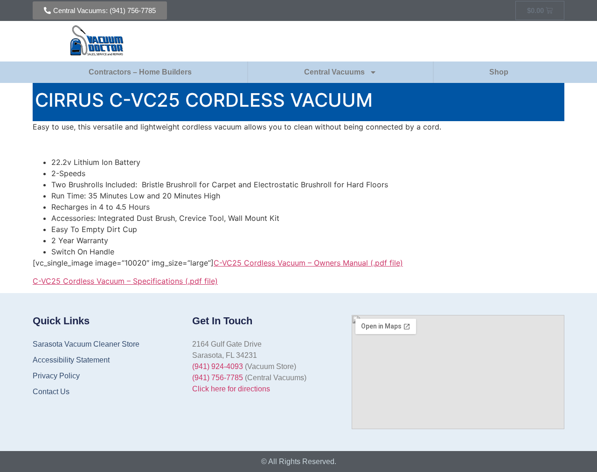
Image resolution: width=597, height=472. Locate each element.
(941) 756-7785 (217, 378)
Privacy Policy (56, 376)
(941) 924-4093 (217, 366)
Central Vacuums (334, 72)
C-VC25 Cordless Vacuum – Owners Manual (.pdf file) (308, 262)
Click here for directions (231, 389)
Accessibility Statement (71, 360)
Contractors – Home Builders (140, 72)
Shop (498, 72)
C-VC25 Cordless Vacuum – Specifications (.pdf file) (125, 281)
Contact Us (51, 392)
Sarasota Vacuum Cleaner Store (86, 344)
